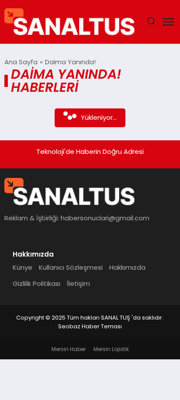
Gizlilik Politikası (36, 283)
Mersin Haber (69, 349)
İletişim (78, 283)
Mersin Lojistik (111, 349)
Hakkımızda (127, 267)
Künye (22, 267)
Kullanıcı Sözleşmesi (71, 267)
